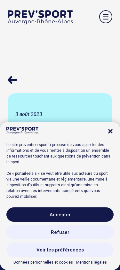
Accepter (60, 215)
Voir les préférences (60, 250)
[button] (110, 131)
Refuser (60, 232)
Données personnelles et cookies (43, 262)
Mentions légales (91, 262)
